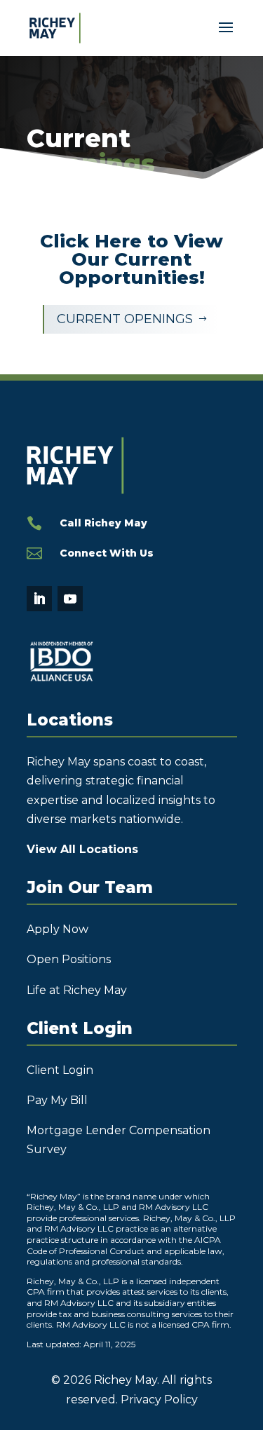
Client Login (60, 1070)
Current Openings (132, 319)
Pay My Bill (57, 1100)
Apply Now (57, 929)
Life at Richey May (77, 990)
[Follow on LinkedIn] (39, 598)
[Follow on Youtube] (70, 598)
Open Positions (69, 959)
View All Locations (82, 849)
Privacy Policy (159, 1399)
